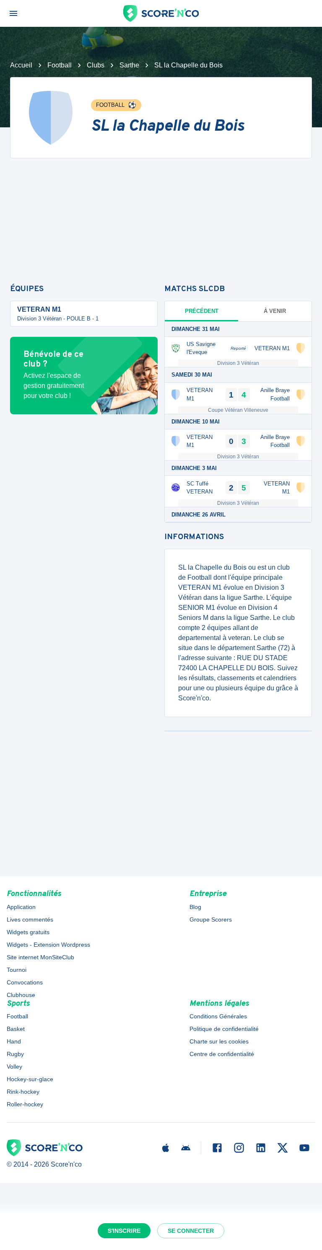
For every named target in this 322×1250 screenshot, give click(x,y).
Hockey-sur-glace (30, 1079)
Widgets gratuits (28, 932)
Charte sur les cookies (219, 1041)
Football (59, 65)
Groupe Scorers (211, 919)
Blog (195, 907)
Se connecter (191, 1230)
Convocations (25, 982)
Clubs (95, 65)
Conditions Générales (218, 1016)
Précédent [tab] (201, 311)
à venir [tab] (275, 311)
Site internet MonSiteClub (40, 957)
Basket (16, 1028)
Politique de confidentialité (224, 1028)
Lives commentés (30, 919)
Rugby (15, 1054)
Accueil (21, 65)
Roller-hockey (25, 1104)
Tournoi (16, 969)
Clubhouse (21, 995)
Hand (14, 1041)
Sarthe (129, 65)
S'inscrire (124, 1230)
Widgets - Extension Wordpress (48, 944)
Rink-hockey (23, 1091)
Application (21, 907)
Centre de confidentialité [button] (222, 1054)
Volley (14, 1066)
